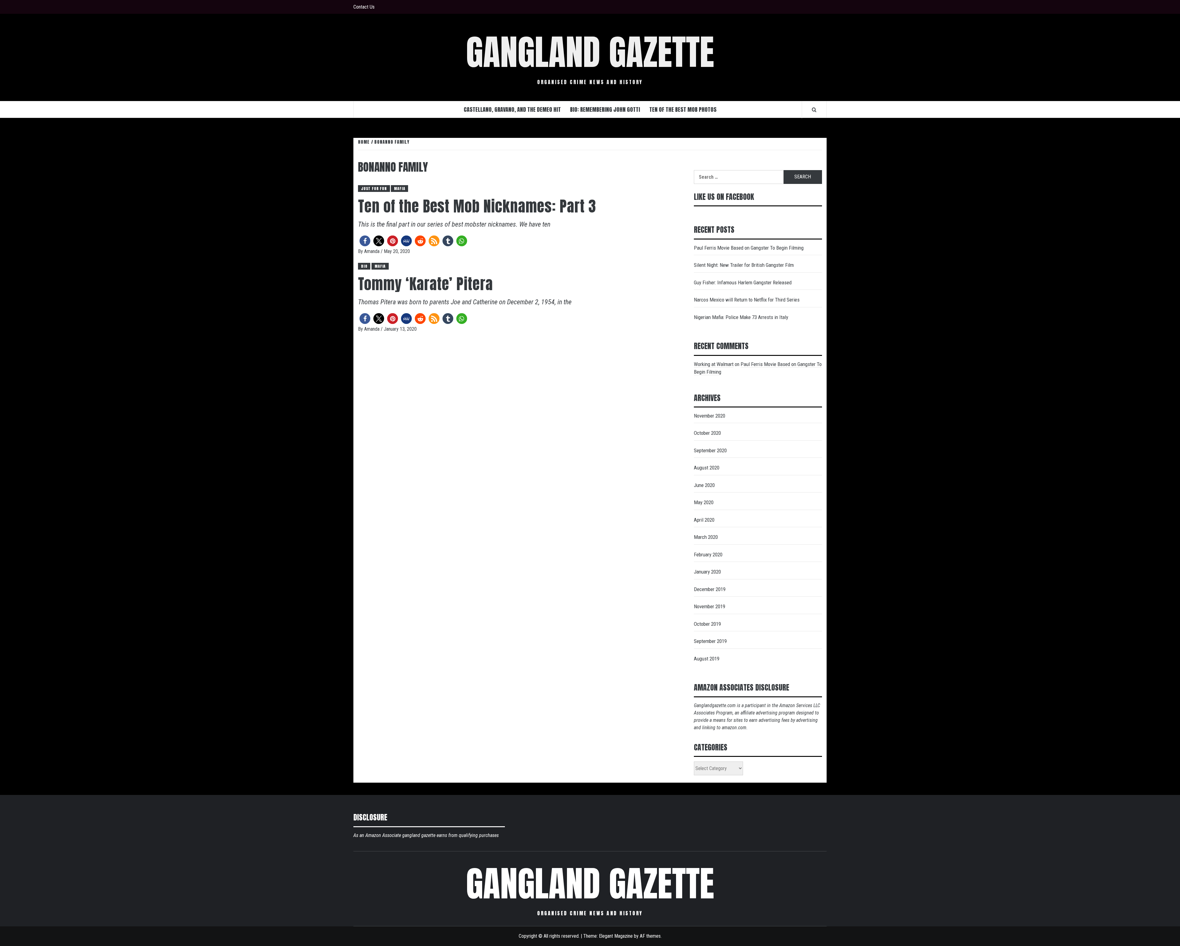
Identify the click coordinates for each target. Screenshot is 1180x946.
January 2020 (707, 572)
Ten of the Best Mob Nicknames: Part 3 (477, 206)
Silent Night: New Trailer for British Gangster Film (744, 265)
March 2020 (706, 537)
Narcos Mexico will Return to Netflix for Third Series (747, 300)
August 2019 (706, 659)
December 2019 (710, 589)
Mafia (399, 188)
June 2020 (704, 485)
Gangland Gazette (590, 52)
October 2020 (707, 433)
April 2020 (704, 520)
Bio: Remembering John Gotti (605, 109)
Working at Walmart (714, 364)
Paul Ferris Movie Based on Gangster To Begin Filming (749, 248)
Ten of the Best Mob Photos (683, 109)
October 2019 (707, 624)
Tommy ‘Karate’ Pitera (425, 284)
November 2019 (709, 606)
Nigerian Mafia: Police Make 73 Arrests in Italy (741, 317)
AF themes (650, 936)
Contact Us (364, 7)
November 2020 (709, 416)
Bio (364, 266)
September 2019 (710, 641)
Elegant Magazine (616, 936)
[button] (365, 241)
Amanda (372, 251)
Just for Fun (374, 188)
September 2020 (710, 450)
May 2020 (704, 502)
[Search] (814, 109)
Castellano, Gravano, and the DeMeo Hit (512, 109)
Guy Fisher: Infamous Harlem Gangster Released (743, 282)
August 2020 (706, 468)
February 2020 (708, 554)
